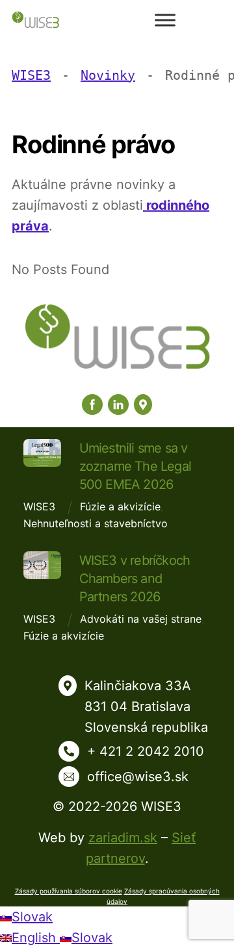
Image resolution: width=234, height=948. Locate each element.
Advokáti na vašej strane (141, 618)
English (36, 937)
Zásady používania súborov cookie (68, 891)
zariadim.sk (122, 837)
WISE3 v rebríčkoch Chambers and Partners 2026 (134, 579)
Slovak (32, 917)
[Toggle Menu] (165, 20)
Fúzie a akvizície (120, 506)
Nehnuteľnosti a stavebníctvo (95, 523)
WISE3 (39, 506)
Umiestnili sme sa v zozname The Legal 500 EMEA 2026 (135, 466)
